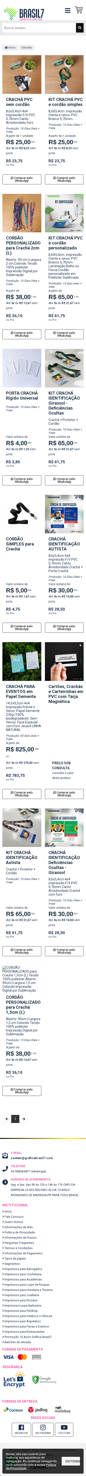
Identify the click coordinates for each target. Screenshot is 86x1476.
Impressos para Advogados (23, 1269)
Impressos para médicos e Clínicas (28, 1316)
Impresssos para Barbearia (22, 1305)
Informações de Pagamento (23, 1253)
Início (12, 47)
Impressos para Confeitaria (23, 1274)
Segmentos (12, 1264)
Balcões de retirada (17, 1342)
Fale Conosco (14, 1216)
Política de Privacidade (19, 1232)
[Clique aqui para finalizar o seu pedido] (80, 10)
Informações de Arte (18, 1227)
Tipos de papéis (15, 1258)
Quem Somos (13, 1222)
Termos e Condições (18, 1248)
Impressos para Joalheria (21, 1295)
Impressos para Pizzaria (20, 1300)
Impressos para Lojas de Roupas (26, 1284)
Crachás (27, 47)
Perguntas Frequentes (19, 1243)
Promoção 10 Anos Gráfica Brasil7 (28, 1337)
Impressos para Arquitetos (22, 1321)
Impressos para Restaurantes (24, 1331)
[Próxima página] (23, 1119)
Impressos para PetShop (21, 1311)
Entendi (72, 1461)
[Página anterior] (6, 1119)
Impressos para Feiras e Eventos (26, 1326)
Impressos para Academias (23, 1279)
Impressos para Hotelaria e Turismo (28, 1290)
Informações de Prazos (20, 1237)
